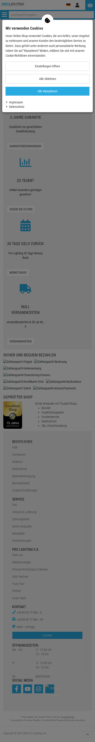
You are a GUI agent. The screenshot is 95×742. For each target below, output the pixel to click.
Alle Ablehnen (47, 79)
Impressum (16, 102)
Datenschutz (16, 106)
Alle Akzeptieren (47, 91)
